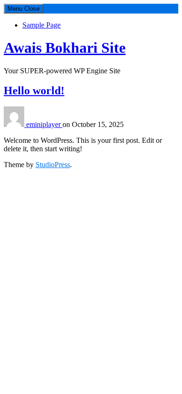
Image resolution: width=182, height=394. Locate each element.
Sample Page (41, 25)
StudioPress (52, 165)
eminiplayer (44, 124)
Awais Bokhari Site (65, 47)
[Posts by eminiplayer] (15, 124)
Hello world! (34, 90)
